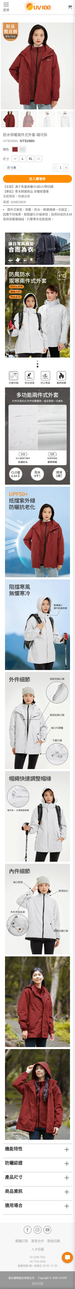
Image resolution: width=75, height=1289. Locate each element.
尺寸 (6, 159)
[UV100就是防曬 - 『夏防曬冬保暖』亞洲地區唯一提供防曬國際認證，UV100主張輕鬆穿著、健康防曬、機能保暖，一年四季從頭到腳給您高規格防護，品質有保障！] (38, 7)
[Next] (67, 66)
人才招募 (37, 1249)
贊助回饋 (53, 1241)
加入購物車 (37, 179)
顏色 (6, 149)
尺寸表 (11, 167)
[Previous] (7, 66)
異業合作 (37, 1241)
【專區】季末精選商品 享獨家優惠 (26, 191)
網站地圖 (37, 1283)
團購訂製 (21, 1241)
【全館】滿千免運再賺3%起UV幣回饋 (28, 186)
